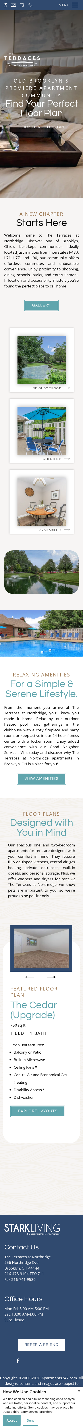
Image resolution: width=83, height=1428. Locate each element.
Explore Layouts (38, 1111)
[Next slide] (51, 977)
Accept (12, 1420)
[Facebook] (18, 1362)
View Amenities (42, 779)
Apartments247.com (59, 1377)
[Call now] (30, 5)
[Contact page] (13, 5)
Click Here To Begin (41, 127)
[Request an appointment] (21, 5)
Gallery (41, 305)
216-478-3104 (24, 1273)
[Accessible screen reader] (5, 5)
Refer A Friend (42, 1345)
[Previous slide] (29, 977)
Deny (30, 1420)
